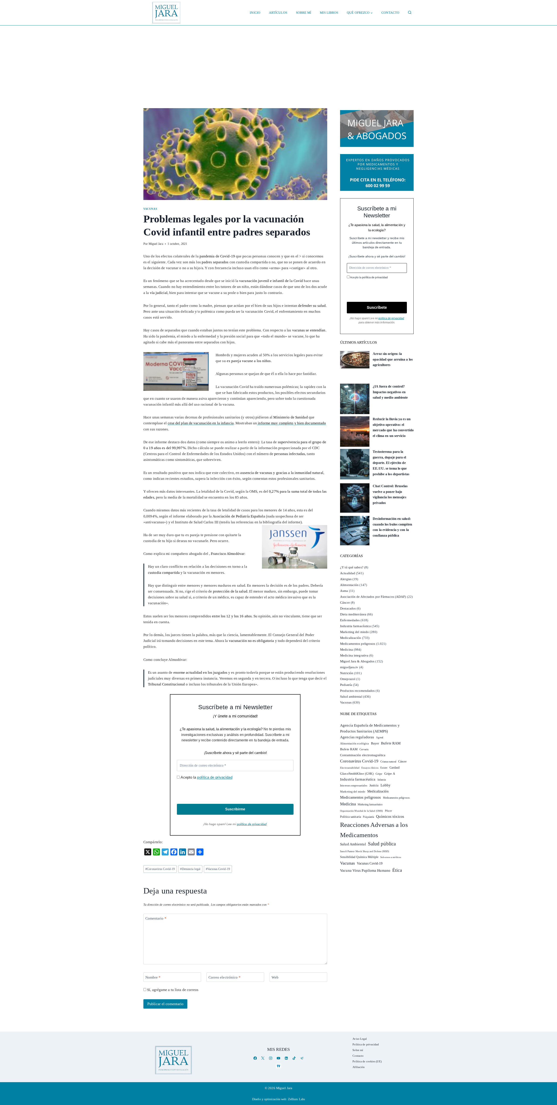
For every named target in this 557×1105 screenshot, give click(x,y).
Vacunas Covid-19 (218, 869)
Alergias (346, 579)
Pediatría (346, 685)
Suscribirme (235, 809)
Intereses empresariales (353, 785)
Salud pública (382, 843)
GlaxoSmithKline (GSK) (357, 773)
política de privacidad (214, 777)
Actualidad (347, 573)
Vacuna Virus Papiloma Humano (365, 870)
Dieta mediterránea (353, 614)
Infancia (381, 779)
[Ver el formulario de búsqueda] (410, 13)
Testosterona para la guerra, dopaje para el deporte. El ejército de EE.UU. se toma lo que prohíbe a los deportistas (391, 463)
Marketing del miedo (354, 632)
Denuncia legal (190, 869)
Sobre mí (303, 12)
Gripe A (389, 773)
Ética (397, 870)
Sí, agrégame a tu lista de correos (172, 990)
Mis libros (329, 12)
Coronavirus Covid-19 (160, 869)
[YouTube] (278, 1058)
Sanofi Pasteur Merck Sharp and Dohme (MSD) (364, 851)
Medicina (346, 649)
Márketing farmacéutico (370, 804)
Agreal (379, 737)
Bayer (375, 743)
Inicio (255, 12)
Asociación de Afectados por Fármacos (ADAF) (373, 596)
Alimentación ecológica (354, 743)
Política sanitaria (350, 816)
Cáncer (345, 602)
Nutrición (346, 673)
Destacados (348, 608)
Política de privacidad (365, 1044)
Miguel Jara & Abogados (357, 661)
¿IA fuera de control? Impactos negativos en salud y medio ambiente (390, 392)
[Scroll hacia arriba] (549, 1067)
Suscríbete (377, 307)
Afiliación (358, 1067)
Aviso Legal (359, 1038)
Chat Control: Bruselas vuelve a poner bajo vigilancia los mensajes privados (390, 494)
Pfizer (388, 810)
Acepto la (206, 777)
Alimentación (349, 585)
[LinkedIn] (286, 1058)
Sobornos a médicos (390, 857)
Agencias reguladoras (357, 737)
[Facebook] (255, 1058)
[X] (263, 1058)
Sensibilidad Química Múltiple (359, 857)
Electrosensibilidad (349, 767)
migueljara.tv (349, 667)
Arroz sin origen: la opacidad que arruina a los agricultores (393, 359)
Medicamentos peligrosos (357, 643)
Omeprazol (347, 679)
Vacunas (150, 208)
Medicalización (350, 638)
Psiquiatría (368, 816)
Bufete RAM (391, 743)
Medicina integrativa (354, 655)
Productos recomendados (357, 690)
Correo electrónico (224, 977)
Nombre (153, 977)
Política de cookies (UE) (366, 1061)
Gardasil (394, 767)
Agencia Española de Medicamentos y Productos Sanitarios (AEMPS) (369, 728)
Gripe (379, 773)
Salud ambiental (351, 696)
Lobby (386, 785)
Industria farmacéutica (355, 626)
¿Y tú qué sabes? (351, 567)
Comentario (155, 918)
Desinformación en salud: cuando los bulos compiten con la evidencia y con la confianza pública (392, 527)
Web (275, 977)
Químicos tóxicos (390, 816)
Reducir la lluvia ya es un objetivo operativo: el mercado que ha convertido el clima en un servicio (393, 427)
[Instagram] (270, 1058)
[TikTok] (294, 1058)
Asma (344, 591)
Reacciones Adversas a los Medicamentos (374, 829)
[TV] (278, 1066)
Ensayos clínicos (369, 767)
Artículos (278, 12)
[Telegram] (302, 1058)
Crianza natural (388, 761)
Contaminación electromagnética (362, 755)
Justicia (374, 785)
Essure (384, 767)
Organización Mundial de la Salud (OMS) (361, 811)
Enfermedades (350, 620)
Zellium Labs (296, 1099)
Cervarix (364, 749)
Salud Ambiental (353, 844)
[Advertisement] (278, 58)
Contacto (390, 12)
